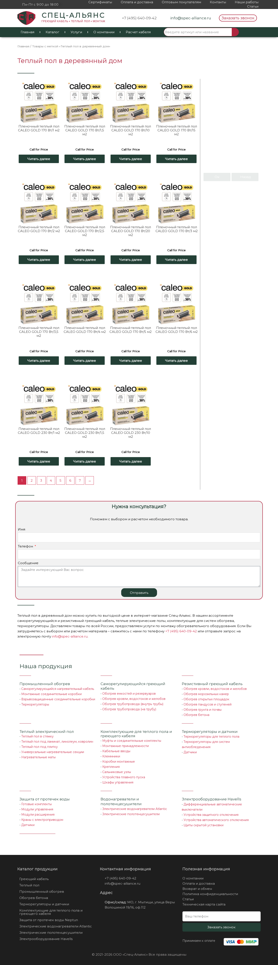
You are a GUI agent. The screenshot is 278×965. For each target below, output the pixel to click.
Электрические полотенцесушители (131, 814)
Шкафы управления (117, 782)
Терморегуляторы (35, 704)
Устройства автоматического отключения (216, 820)
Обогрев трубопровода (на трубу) (129, 709)
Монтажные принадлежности (125, 746)
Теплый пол (29, 885)
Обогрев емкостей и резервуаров (129, 694)
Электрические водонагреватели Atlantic (134, 809)
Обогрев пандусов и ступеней (208, 704)
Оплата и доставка (137, 2)
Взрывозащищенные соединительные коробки (58, 699)
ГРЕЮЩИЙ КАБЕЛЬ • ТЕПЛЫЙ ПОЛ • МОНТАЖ (73, 21)
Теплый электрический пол (47, 731)
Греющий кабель (34, 879)
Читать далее (38, 159)
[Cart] (250, 32)
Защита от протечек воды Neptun (48, 920)
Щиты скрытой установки (203, 825)
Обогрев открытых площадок (206, 699)
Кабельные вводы (116, 751)
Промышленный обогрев (45, 684)
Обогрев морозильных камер (206, 694)
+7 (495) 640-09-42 (181, 631)
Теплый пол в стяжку (37, 736)
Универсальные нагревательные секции (52, 752)
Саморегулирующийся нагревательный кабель (57, 689)
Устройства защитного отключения (211, 815)
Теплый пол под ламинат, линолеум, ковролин (57, 742)
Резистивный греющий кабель (212, 684)
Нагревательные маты (38, 757)
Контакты (218, 2)
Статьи (252, 6)
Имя (21, 529)
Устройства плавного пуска (123, 777)
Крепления (111, 767)
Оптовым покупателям (181, 2)
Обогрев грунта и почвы (203, 710)
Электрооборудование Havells (46, 939)
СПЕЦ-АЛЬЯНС (73, 15)
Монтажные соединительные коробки (51, 694)
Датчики (190, 752)
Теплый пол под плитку (39, 747)
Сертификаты (100, 2)
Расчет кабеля (138, 32)
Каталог (52, 32)
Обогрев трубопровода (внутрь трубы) (132, 704)
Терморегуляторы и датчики (210, 731)
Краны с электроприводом (42, 820)
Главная (27, 32)
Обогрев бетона (196, 715)
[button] (238, 18)
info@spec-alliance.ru (70, 636)
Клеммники (111, 756)
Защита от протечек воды (45, 799)
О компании (103, 32)
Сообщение (28, 563)
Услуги (76, 32)
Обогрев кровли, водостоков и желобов (133, 699)
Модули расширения (38, 814)
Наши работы (246, 2)
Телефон (26, 546)
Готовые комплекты (36, 804)
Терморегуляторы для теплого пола (211, 737)
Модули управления (37, 809)
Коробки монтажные (118, 761)
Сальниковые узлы (116, 772)
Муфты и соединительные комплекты (131, 741)
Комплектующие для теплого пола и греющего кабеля (51, 912)
